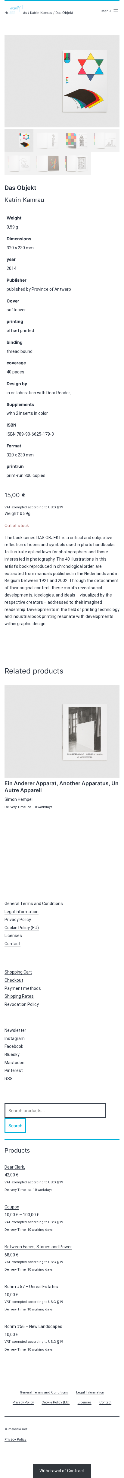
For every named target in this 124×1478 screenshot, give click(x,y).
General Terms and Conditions (34, 903)
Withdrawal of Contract (62, 1470)
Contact (12, 943)
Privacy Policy (18, 919)
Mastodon (14, 1062)
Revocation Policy (22, 1004)
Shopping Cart (18, 972)
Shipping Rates (19, 996)
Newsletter (15, 1030)
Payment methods (23, 988)
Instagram (15, 1038)
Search (15, 1125)
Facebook (14, 1046)
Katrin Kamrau (41, 13)
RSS (9, 1078)
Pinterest (14, 1070)
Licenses (13, 935)
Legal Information (22, 911)
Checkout (14, 980)
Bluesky (12, 1054)
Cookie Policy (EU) (22, 927)
